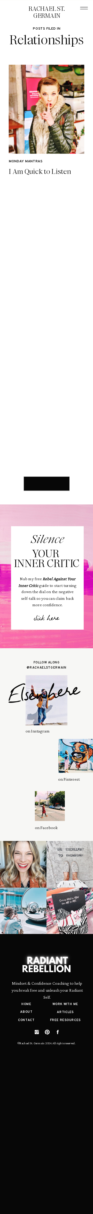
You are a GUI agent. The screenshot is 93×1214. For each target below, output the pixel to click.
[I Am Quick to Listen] (46, 109)
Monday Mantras (26, 161)
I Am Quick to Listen (40, 171)
